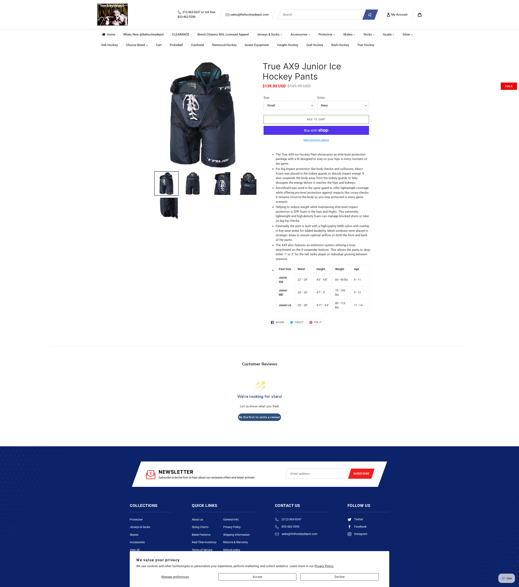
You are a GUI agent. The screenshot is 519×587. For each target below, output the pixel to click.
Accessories (137, 542)
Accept (257, 577)
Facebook (360, 526)
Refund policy (231, 550)
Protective (136, 519)
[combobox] (321, 15)
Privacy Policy (232, 527)
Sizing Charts (200, 527)
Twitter (358, 519)
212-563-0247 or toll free (196, 14)
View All (134, 550)
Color (321, 98)
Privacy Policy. (324, 566)
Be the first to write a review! (259, 417)
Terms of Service (202, 550)
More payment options (316, 140)
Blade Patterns (201, 534)
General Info (231, 519)
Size (266, 98)
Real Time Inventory (204, 542)
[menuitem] (108, 34)
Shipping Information (236, 534)
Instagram (360, 533)
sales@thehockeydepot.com (249, 14)
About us (197, 519)
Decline (340, 577)
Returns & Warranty (235, 542)
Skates (134, 534)
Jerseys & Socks (140, 527)
